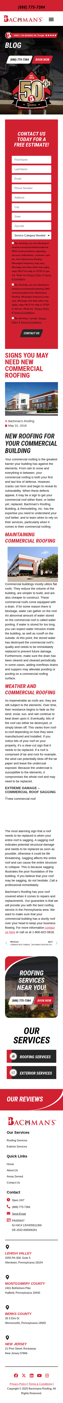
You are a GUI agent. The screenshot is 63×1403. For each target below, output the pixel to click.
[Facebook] (16, 1375)
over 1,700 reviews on (25, 35)
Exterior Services (36, 1073)
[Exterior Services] (13, 1073)
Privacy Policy (34, 275)
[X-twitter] (24, 1375)
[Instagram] (47, 1375)
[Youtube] (39, 1375)
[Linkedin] (31, 1375)
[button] (51, 19)
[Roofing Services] (13, 1056)
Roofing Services (35, 1057)
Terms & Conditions (24, 312)
